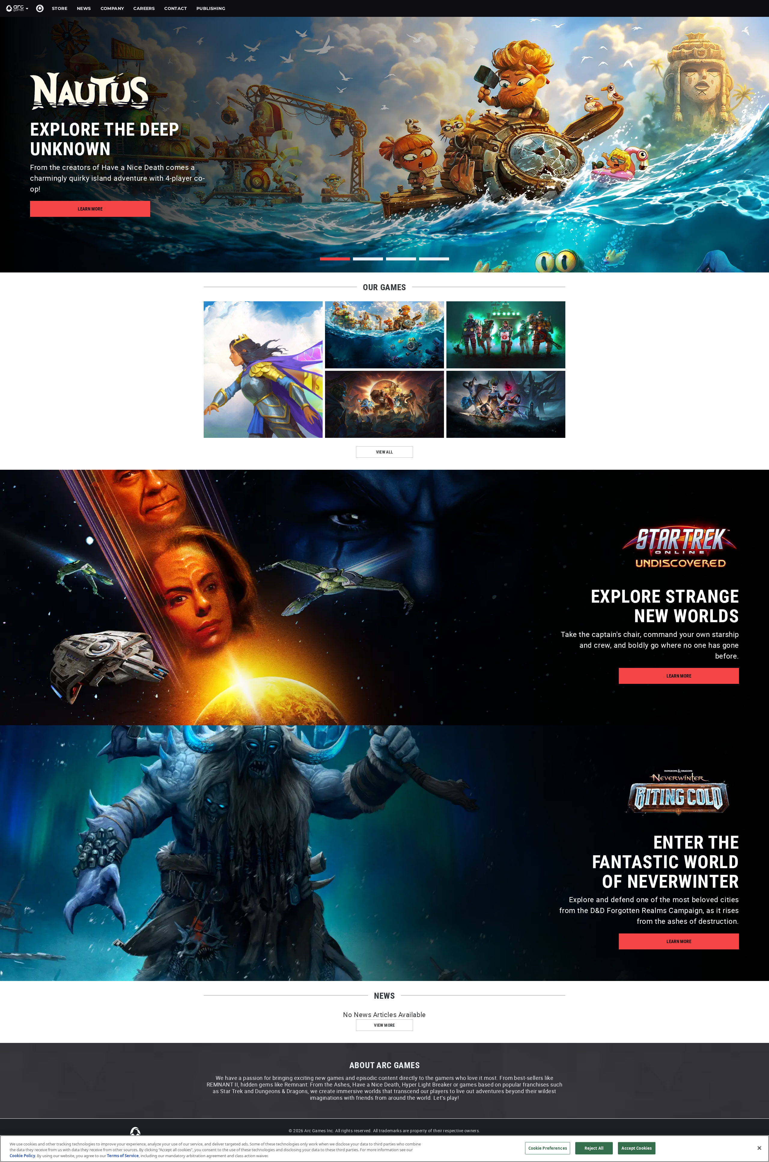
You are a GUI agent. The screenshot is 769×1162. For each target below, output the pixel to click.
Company (112, 8)
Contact (175, 8)
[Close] (759, 1147)
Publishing (210, 8)
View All (384, 452)
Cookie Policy (22, 1155)
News (84, 8)
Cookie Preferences (547, 1148)
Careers (144, 8)
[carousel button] (368, 258)
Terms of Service (123, 1155)
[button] (17, 8)
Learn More (90, 209)
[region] (384, 1148)
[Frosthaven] (505, 404)
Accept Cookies (637, 1148)
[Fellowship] (384, 404)
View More (384, 1025)
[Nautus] (384, 334)
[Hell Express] (505, 334)
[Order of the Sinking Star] (263, 369)
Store (59, 8)
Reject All (594, 1148)
